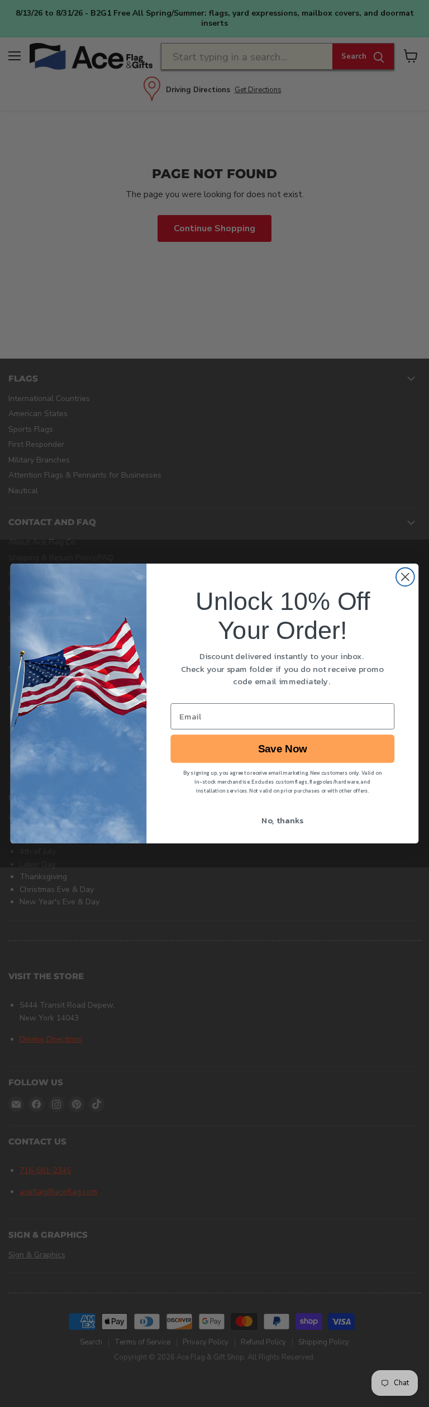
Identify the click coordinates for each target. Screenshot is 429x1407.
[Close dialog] (405, 576)
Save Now (282, 749)
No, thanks (282, 820)
